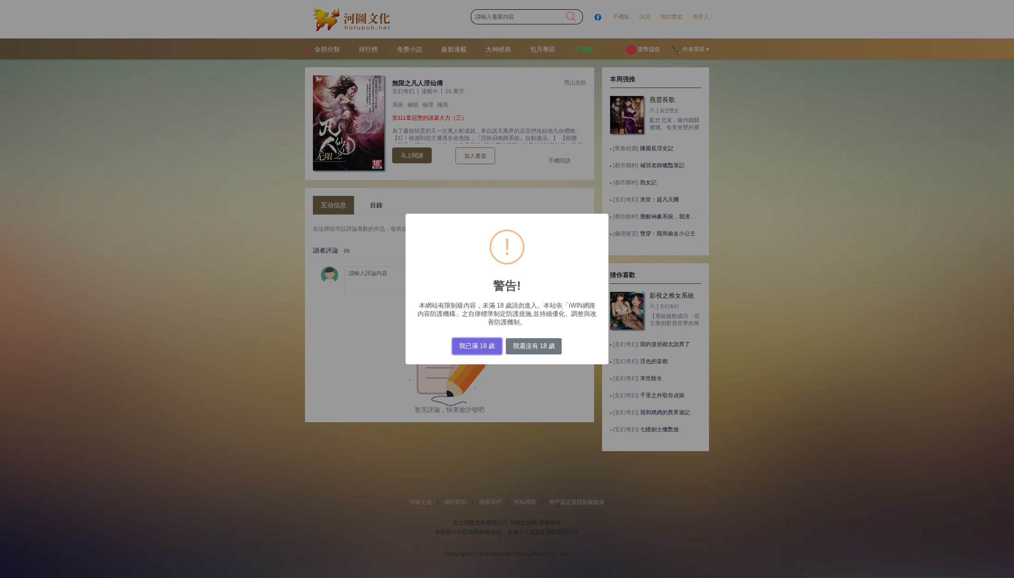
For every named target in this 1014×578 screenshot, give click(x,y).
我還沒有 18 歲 (534, 346)
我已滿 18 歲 (477, 346)
